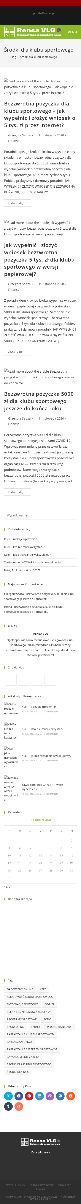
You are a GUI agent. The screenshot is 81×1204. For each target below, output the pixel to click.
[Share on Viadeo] (18, 1106)
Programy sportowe (22, 1019)
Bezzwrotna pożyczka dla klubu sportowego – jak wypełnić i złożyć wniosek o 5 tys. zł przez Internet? (40, 114)
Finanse (13, 141)
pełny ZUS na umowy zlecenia (28, 1012)
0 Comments (51, 711)
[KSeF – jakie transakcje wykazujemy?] (11, 757)
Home (10, 1184)
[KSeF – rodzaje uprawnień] (11, 708)
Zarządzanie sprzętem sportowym (32, 1049)
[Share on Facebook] (18, 1096)
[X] (24, 680)
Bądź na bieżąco (20, 899)
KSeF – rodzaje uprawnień (20, 539)
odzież (49, 1004)
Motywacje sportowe (22, 1004)
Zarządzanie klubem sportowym (30, 1034)
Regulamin (64, 1184)
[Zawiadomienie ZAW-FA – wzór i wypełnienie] (11, 788)
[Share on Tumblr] (8, 1106)
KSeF (43, 989)
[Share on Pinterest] (29, 1096)
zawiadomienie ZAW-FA (23, 1057)
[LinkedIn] (43, 18)
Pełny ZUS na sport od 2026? (22, 570)
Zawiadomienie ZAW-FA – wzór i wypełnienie (32, 562)
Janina (8, 607)
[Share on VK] (60, 1096)
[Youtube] (48, 18)
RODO (47, 1019)
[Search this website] (40, 515)
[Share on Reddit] (70, 1096)
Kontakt (40, 1189)
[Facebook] (38, 18)
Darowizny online (20, 989)
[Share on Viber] (50, 1096)
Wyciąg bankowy (59, 1027)
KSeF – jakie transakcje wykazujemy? (27, 555)
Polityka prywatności (42, 1184)
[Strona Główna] (5, 57)
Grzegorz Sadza (19, 135)
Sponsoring (15, 1027)
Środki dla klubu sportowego (29, 1064)
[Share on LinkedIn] (39, 1096)
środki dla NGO (18, 1072)
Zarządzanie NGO (19, 1042)
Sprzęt (35, 1027)
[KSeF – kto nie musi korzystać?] (11, 731)
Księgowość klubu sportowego (30, 997)
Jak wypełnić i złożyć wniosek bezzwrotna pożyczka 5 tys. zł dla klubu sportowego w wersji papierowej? (39, 259)
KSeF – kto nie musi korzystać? (23, 547)
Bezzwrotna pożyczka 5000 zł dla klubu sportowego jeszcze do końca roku (39, 401)
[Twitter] (33, 18)
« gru (7, 886)
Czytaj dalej (19, 202)
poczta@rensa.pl (43, 13)
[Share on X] (8, 1096)
